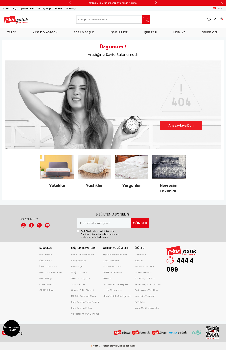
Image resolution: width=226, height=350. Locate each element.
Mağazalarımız (79, 272)
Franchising (45, 278)
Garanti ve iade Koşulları (116, 284)
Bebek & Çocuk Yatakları (148, 284)
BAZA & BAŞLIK (84, 32)
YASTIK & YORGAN (45, 32)
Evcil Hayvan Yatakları (146, 290)
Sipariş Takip (44, 8)
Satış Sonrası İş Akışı (81, 308)
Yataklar (139, 260)
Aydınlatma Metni (112, 266)
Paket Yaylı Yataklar (145, 278)
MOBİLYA (179, 32)
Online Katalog (9, 8)
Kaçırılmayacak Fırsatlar (11, 328)
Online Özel (141, 254)
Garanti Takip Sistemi (82, 290)
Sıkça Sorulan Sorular (82, 254)
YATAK (11, 32)
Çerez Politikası (111, 260)
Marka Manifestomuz (50, 272)
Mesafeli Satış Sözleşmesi (117, 296)
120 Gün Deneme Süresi (83, 296)
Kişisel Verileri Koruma (115, 254)
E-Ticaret (103, 345)
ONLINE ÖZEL (210, 32)
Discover (58, 8)
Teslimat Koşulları (80, 278)
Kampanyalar (78, 260)
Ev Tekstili (140, 302)
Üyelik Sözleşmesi (112, 290)
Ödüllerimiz (45, 260)
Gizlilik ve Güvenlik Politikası (112, 275)
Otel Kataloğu (46, 290)
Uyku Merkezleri (27, 8)
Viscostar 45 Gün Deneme (85, 313)
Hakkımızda (45, 254)
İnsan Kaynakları (48, 266)
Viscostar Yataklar (144, 266)
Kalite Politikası (47, 284)
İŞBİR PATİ (150, 32)
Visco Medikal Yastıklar (147, 308)
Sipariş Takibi (78, 284)
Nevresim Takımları (145, 296)
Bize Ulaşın (71, 8)
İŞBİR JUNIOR (119, 32)
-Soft (95, 345)
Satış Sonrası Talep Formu (85, 302)
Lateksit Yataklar (143, 272)
